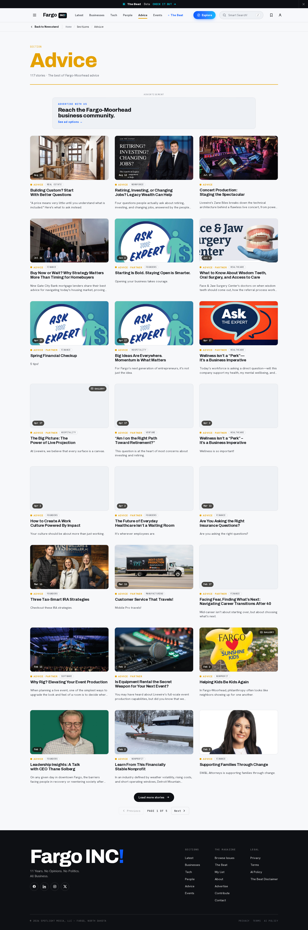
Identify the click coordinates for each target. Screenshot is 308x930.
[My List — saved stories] (271, 15)
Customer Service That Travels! (144, 599)
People (127, 15)
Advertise (221, 886)
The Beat (177, 15)
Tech (113, 15)
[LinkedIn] (44, 886)
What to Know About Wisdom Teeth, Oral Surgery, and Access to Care (233, 275)
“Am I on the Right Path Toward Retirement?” (136, 440)
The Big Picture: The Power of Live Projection (52, 440)
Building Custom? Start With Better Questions (52, 192)
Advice (142, 15)
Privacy (255, 858)
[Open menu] (34, 15)
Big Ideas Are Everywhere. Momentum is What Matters (140, 358)
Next (177, 811)
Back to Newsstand (47, 27)
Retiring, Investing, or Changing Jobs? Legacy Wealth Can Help (144, 192)
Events (157, 15)
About (219, 879)
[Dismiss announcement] (303, 4)
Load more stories (151, 797)
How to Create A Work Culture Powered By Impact (55, 523)
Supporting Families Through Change (234, 765)
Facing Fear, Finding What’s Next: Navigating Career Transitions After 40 (235, 601)
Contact (220, 900)
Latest (79, 15)
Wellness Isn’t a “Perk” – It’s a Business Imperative (223, 440)
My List (219, 872)
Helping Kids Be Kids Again (224, 682)
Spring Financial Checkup (53, 356)
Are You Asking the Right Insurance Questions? (222, 523)
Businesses (96, 15)
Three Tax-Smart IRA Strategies (59, 599)
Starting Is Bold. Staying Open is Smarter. (152, 273)
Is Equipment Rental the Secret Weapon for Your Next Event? (143, 684)
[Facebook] (34, 886)
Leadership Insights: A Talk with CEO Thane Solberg (55, 767)
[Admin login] (280, 15)
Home (69, 27)
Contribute (222, 893)
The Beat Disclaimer (264, 879)
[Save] (35, 140)
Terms (254, 865)
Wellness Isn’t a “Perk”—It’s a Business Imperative (223, 358)
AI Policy (256, 872)
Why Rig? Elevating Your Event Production (68, 682)
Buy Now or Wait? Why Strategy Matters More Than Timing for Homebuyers (67, 275)
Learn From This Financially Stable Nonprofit (140, 767)
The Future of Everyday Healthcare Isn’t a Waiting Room (144, 523)
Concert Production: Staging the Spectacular (222, 192)
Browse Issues (224, 858)
